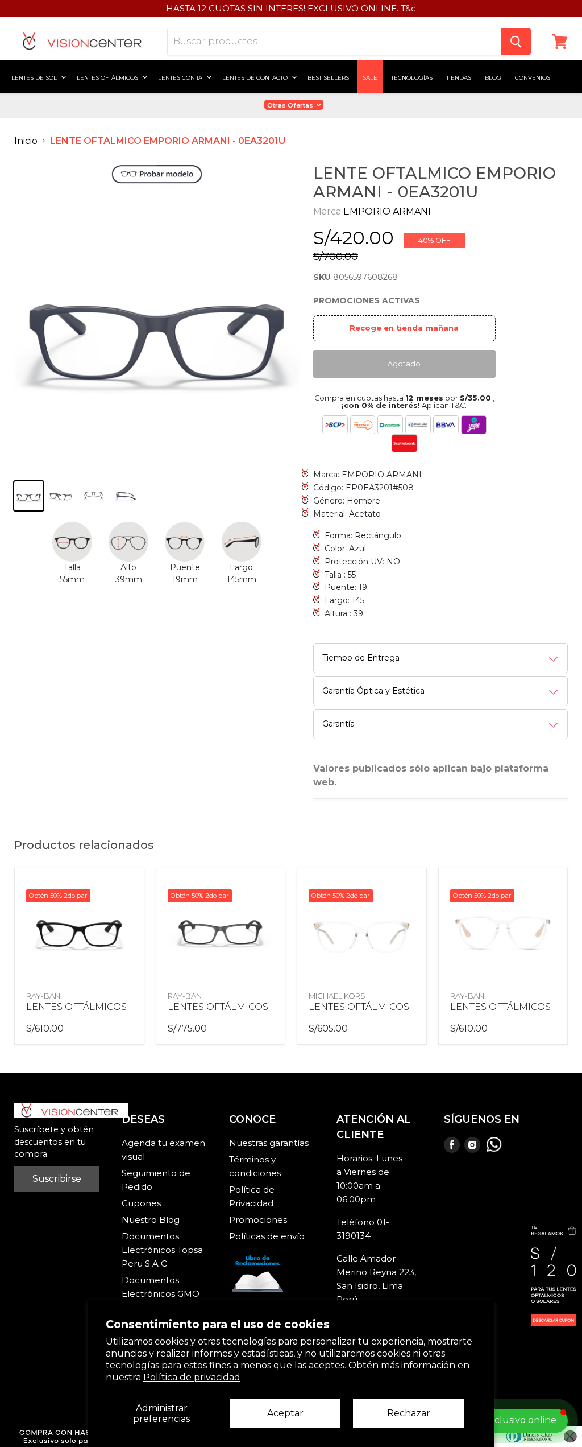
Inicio (26, 140)
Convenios (532, 77)
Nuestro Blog (151, 1219)
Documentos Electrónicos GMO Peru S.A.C (160, 1294)
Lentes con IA (181, 77)
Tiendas (458, 77)
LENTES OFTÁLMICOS (76, 1006)
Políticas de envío (267, 1236)
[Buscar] (516, 41)
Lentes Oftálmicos (108, 77)
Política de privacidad (191, 1377)
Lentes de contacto (255, 77)
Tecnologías (412, 77)
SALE (370, 77)
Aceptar (285, 1413)
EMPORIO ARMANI (387, 211)
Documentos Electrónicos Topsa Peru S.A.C (162, 1250)
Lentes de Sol (35, 77)
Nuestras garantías (269, 1142)
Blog (493, 77)
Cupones (141, 1203)
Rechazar (408, 1413)
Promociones (258, 1219)
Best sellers (328, 77)
